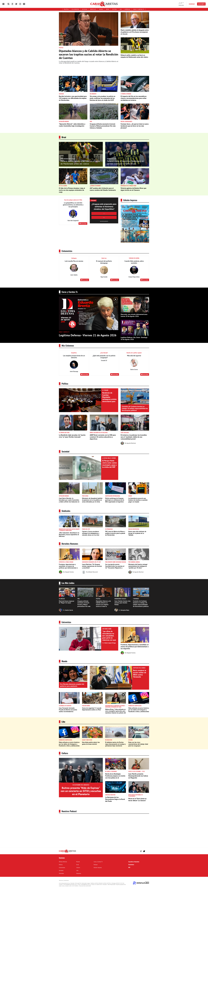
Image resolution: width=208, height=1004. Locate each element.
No (104, 217)
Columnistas (75, 9)
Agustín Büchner (131, 443)
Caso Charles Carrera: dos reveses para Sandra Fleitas (122, 602)
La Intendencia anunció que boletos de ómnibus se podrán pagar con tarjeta (138, 500)
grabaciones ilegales (120, 599)
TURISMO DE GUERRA (134, 258)
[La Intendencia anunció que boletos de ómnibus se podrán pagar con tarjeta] (138, 488)
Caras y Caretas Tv (138, 9)
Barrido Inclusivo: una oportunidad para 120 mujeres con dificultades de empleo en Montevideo (73, 98)
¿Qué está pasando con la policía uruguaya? (104, 357)
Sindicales (93, 9)
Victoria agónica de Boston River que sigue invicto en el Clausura (133, 189)
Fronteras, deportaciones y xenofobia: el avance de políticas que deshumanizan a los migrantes (68, 567)
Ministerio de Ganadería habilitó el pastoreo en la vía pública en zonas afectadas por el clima (92, 500)
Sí (104, 213)
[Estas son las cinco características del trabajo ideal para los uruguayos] (138, 732)
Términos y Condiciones (64, 880)
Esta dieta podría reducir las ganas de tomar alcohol (91, 743)
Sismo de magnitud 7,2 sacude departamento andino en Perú (91, 709)
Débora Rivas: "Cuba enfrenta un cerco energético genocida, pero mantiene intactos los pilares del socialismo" (115, 712)
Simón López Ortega (110, 643)
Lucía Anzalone (125, 432)
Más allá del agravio (134, 356)
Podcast (96, 864)
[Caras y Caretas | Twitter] (16, 4)
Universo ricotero (110, 795)
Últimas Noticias (63, 861)
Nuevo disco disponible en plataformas (135, 795)
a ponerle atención (126, 94)
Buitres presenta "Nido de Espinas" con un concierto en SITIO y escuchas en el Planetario (81, 791)
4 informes (136, 599)
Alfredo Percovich (93, 572)
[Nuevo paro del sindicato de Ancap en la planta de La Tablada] (138, 521)
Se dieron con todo (64, 432)
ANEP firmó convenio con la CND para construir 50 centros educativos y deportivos (103, 437)
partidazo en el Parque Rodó (128, 186)
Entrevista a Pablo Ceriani (66, 562)
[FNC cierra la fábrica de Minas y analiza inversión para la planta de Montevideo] (115, 521)
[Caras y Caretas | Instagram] (20, 4)
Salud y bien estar (87, 740)
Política (66, 9)
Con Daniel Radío (106, 629)
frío (91, 121)
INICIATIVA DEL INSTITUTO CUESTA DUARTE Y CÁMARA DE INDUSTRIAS (69, 529)
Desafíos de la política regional (134, 353)
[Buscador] (8, 4)
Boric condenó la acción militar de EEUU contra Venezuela (139, 673)
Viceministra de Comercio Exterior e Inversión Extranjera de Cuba (115, 706)
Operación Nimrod (64, 121)
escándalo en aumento (65, 706)
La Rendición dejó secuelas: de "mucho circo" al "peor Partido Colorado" (72, 436)
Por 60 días (85, 496)
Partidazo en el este (111, 158)
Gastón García (69, 610)
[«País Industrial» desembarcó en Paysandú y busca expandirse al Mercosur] (69, 521)
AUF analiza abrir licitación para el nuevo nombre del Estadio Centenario (103, 189)
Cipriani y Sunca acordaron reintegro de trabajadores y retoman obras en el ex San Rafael (90, 534)
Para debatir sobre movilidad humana (115, 562)
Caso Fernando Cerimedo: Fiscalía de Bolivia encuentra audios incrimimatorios (68, 709)
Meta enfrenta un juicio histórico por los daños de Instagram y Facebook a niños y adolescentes (138, 709)
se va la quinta (63, 186)
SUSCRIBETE (201, 4)
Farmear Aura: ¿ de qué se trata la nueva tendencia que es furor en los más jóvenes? (135, 126)
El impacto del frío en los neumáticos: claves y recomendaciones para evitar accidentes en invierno (134, 98)
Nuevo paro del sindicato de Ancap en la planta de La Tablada (137, 533)
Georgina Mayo (125, 610)
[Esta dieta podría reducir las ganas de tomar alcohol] (92, 732)
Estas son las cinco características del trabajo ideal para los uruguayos (138, 744)
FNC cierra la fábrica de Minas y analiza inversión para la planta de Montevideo (115, 533)
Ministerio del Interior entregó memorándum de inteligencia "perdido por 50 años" (137, 566)
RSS (129, 867)
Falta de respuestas (133, 529)
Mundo (101, 9)
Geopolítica (74, 353)
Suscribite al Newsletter (133, 862)
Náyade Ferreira (69, 572)
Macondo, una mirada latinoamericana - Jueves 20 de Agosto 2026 (134, 315)
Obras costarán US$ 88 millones (99, 432)
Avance (130, 496)
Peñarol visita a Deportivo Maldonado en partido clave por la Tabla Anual (125, 162)
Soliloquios (74, 258)
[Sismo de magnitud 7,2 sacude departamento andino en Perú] (92, 698)
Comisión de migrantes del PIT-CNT (91, 562)
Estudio (130, 740)
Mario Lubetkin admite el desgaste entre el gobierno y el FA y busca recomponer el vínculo (135, 32)
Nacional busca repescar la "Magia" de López (66, 602)
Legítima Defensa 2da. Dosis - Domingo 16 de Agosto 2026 (134, 338)
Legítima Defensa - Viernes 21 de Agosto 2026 (87, 335)
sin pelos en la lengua (139, 668)
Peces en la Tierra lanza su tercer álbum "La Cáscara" (137, 800)
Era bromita (93, 94)
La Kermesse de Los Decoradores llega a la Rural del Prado (115, 799)
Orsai (107, 9)
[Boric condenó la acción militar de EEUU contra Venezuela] (111, 678)
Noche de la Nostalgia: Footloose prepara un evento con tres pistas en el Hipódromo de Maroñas (115, 777)
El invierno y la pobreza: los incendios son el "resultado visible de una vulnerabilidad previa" (134, 437)
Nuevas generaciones (126, 121)
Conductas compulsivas (135, 706)
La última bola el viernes (109, 458)
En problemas (109, 529)
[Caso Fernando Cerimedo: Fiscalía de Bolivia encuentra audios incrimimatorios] (69, 698)
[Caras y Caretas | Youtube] (24, 4)
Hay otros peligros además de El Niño (73, 200)
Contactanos (131, 864)
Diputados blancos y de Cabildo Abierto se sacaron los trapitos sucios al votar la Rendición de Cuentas (88, 54)
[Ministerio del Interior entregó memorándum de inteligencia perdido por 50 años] (138, 554)
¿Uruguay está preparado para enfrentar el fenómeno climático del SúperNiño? (104, 206)
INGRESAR (192, 4)
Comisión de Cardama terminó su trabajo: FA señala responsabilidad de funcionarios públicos (135, 408)
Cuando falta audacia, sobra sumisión (134, 262)
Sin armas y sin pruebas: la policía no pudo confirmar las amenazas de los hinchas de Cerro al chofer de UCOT (102, 98)
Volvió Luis (104, 258)
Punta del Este (86, 529)
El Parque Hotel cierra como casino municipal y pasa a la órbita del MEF (109, 464)
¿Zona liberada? (104, 353)
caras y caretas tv (64, 332)
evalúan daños (86, 706)
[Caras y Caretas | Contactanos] (147, 851)
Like (120, 9)
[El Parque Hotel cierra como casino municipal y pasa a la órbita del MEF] (80, 468)
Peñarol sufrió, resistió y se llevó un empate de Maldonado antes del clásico (134, 56)
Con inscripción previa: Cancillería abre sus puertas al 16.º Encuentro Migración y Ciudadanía (114, 567)
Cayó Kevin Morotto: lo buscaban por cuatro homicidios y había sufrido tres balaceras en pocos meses (69, 500)
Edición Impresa (98, 867)
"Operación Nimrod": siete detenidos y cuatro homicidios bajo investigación (72, 125)
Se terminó (105, 390)
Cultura (114, 9)
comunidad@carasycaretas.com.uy (70, 884)
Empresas (127, 9)
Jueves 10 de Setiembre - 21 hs (136, 771)
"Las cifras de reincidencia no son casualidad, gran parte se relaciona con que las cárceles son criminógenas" (109, 637)
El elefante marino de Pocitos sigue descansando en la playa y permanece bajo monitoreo (115, 744)
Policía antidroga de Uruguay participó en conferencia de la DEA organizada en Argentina (114, 500)
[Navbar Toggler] (4, 4)
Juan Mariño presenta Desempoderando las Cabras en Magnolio (138, 776)
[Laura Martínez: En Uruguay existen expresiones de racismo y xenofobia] (92, 554)
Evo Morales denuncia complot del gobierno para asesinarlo (72, 685)
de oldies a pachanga (111, 771)
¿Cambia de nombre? (95, 186)
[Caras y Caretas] (67, 852)
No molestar (108, 740)
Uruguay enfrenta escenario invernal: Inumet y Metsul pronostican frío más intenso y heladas (103, 126)
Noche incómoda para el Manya (68, 158)
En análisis (62, 599)
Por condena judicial (134, 562)
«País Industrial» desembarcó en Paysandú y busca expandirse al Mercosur (69, 534)
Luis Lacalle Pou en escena (74, 261)
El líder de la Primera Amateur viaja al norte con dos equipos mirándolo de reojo (72, 190)
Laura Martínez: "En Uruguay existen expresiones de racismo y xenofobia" (92, 566)
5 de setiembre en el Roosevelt (80, 785)
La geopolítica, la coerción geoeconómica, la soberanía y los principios (73, 205)
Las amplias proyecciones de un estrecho (74, 357)
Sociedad (84, 9)
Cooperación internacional (112, 496)
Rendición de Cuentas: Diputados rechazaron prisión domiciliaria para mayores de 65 (109, 398)
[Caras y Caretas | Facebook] (12, 4)
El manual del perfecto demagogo (104, 262)
